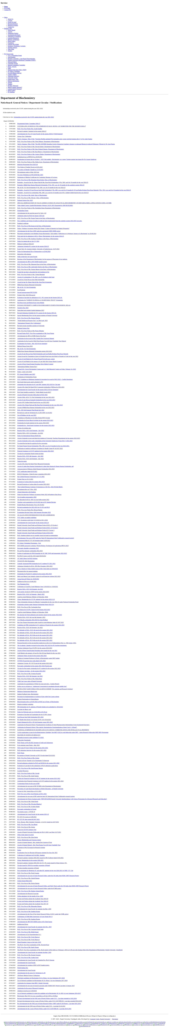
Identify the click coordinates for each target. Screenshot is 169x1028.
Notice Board (11, 30)
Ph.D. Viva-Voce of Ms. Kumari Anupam (28, 955)
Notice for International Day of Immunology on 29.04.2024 (33, 251)
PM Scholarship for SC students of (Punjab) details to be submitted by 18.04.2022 (40, 707)
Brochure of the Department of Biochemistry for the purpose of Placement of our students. (42, 259)
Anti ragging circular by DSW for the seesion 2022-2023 (33, 592)
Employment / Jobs (13, 79)
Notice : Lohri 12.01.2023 (24, 372)
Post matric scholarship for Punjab (26, 809)
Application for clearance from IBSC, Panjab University (32, 983)
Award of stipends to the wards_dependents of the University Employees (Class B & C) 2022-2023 (44, 441)
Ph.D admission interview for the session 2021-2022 (31, 750)
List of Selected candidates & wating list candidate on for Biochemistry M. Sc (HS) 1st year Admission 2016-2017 (49, 993)
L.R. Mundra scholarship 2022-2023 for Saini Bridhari (32, 620)
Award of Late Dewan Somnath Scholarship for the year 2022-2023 (36, 400)
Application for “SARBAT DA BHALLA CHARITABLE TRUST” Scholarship (40, 300)
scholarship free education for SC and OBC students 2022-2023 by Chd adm (38, 384)
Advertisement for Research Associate (27, 893)
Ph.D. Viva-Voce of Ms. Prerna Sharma (28, 883)
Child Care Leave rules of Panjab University (29, 681)
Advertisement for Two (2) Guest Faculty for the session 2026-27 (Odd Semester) (40, 134)
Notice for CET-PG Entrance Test (26, 829)
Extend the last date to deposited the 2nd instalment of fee (33, 272)
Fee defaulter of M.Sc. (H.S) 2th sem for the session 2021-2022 (35, 630)
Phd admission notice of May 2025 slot (28, 172)
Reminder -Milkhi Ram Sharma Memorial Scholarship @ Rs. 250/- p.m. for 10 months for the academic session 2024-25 (50, 185)
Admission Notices (13, 33)
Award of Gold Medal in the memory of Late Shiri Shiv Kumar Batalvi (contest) (39, 361)
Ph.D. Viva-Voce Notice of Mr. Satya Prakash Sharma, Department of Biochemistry (40, 149)
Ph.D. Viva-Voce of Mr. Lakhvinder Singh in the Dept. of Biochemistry (37, 267)
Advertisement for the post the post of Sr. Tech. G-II (31, 213)
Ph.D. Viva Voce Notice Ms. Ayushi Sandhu (29, 128)
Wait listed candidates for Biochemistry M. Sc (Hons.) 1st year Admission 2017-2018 (41, 978)
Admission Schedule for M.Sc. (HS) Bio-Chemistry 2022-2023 (34, 566)
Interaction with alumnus (24, 254)
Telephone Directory (13, 76)
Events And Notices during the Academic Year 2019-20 (32, 898)
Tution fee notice (22, 461)
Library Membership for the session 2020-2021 (30, 860)
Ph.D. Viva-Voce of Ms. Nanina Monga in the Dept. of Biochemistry (36, 269)
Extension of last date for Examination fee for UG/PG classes (34, 714)
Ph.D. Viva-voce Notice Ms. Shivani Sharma (29, 510)
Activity (10, 31)
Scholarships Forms (22, 210)
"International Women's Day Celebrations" (29, 323)
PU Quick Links (8, 54)
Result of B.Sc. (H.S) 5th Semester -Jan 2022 (30, 676)
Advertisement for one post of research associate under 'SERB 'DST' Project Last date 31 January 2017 (46, 985)
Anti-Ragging (11, 57)
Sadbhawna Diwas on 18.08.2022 (26, 581)
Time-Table (11, 49)
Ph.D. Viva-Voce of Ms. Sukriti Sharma (28, 878)
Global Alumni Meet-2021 (24, 881)
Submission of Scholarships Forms (27, 377)
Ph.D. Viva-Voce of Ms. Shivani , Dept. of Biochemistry (33, 198)
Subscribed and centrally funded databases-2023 (30, 310)
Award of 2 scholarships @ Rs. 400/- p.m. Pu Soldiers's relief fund (35, 277)
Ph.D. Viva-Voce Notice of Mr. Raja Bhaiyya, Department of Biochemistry (38, 152)
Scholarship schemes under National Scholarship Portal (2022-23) (35, 604)
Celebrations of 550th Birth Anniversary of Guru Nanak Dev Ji (34, 916)
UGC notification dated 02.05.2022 (27, 471)
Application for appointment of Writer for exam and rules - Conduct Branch (38, 684)
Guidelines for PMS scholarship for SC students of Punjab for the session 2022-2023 (40, 625)
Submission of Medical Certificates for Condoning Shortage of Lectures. (37, 177)
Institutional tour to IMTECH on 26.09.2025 (29, 157)
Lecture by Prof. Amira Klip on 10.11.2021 (29, 791)
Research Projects (13, 24)
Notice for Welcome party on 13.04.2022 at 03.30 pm (32, 712)
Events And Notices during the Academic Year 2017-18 (32, 904)
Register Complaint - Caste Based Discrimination (21, 58)
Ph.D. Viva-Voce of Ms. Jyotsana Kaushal (29, 673)
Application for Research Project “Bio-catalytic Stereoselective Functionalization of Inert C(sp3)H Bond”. (47, 727)
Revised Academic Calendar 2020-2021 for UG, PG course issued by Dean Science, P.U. (42, 863)
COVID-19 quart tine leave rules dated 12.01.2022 (31, 661)
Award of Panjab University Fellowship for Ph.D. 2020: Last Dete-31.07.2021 (39, 832)
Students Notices (12, 47)
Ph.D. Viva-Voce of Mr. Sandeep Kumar (28, 911)
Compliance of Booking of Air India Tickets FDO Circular (33, 418)
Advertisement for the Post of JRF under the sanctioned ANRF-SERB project (38, 231)
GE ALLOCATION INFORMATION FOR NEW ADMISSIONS (36, 515)
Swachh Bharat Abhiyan (14, 73)
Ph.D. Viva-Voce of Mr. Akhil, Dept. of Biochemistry (32, 195)
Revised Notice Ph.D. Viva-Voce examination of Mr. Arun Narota (35, 333)
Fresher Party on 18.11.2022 (25, 479)
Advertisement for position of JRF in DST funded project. (33, 965)
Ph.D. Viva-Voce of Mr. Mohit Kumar (28, 932)
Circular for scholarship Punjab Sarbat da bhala (30, 453)
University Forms (12, 78)
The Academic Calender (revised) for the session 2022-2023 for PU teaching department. (42, 645)
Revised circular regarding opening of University (30, 325)
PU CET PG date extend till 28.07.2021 (28, 819)
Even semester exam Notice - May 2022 (28, 745)
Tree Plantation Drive (23, 584)
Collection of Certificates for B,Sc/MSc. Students (31, 855)
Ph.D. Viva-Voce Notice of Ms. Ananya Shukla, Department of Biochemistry (38, 154)
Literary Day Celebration (24, 136)
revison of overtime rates (24, 428)
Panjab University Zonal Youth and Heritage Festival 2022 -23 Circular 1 (37, 525)
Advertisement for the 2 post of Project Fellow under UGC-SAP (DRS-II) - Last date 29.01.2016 (44, 1008)
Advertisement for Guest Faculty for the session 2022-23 (33, 522)
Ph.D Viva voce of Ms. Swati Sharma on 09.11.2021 (32, 794)
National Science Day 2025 (25, 200)
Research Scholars (13, 25)
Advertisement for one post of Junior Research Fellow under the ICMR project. (39, 888)
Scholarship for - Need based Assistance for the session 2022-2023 (35, 425)
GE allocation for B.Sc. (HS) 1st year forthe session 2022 (33, 499)
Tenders (10, 51)
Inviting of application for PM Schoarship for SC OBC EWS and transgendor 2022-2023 (42, 553)
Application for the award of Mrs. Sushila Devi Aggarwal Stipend (35, 338)
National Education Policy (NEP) (17, 70)
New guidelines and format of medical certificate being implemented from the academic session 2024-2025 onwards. (49, 221)
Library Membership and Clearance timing (29, 840)
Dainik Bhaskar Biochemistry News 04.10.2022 (30, 505)
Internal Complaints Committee (16, 65)
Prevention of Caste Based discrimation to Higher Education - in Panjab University (40, 788)
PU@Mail (7, 8)
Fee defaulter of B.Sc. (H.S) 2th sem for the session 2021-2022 (34, 638)
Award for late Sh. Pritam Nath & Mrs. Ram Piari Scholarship (34, 282)
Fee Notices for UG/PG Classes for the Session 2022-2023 (33, 609)
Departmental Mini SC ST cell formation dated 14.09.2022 (33, 540)
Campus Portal (15, 89)
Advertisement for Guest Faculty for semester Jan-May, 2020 (34, 909)
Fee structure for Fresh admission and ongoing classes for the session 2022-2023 (39, 615)
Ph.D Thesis (20, 753)
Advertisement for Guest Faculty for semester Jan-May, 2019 (34, 952)
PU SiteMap (11, 92)
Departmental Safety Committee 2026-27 (28, 123)
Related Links (8, 28)
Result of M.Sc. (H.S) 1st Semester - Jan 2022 (30, 433)
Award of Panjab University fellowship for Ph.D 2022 (32, 395)
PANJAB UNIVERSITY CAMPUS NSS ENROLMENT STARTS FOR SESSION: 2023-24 (43, 305)
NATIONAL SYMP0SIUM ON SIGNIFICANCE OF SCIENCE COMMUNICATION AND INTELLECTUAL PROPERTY (53, 730)
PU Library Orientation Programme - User (29, 543)
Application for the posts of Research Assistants (30, 988)
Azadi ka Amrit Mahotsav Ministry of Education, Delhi (32, 597)
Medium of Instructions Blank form (27, 691)
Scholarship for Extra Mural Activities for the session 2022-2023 (35, 420)
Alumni (10, 82)
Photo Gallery (11, 41)
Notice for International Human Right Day (29, 435)
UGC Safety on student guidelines (26, 517)
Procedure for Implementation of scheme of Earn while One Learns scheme (38, 696)
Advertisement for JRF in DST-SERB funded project (32, 262)
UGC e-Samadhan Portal (15, 55)
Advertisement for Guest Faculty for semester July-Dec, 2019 (34, 927)
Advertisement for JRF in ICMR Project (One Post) (31, 336)
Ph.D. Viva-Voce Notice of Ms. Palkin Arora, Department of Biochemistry (38, 162)
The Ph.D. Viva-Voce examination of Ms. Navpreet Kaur (33, 945)
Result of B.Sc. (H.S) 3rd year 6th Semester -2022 (31, 617)
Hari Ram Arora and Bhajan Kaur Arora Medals (30, 302)
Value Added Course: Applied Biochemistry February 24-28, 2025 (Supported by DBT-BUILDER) (45, 205)
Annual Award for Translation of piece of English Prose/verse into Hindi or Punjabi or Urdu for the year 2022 (47, 356)
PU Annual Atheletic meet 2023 (26, 374)
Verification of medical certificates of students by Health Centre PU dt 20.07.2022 (40, 448)
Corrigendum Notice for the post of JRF (28, 783)
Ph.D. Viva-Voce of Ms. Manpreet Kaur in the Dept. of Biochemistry (36, 264)
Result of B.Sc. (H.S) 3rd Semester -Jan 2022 (30, 627)
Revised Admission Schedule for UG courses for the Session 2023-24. (36, 313)
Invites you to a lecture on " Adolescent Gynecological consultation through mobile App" (42, 686)
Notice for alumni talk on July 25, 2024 (28, 241)
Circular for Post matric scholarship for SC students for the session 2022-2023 (38, 668)
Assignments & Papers (14, 35)
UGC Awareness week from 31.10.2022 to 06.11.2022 (32, 520)
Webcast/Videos (12, 62)
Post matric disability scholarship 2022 (28, 548)
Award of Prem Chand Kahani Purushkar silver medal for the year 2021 (37, 650)
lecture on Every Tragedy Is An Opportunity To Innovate (33, 760)
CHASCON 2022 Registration (26, 561)
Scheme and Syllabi (13, 44)
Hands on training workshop (25, 704)
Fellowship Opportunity (24, 740)
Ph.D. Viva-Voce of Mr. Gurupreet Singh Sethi (30, 929)
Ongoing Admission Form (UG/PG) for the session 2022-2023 (34, 648)
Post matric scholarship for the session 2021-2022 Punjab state (34, 666)
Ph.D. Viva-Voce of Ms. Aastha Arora (27, 957)
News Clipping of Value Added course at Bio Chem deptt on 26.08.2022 (37, 568)
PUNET (13, 85)
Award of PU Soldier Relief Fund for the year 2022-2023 (33, 402)
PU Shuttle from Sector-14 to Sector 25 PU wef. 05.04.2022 (34, 719)
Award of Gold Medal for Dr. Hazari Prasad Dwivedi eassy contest (36, 359)
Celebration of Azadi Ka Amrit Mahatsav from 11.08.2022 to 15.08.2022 (37, 586)
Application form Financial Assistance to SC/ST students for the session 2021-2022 (40, 781)
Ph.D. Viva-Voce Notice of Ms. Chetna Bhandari (31, 274)
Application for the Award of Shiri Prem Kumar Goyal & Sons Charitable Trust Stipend (41, 341)
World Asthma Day (22, 968)
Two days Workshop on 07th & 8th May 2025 (30, 175)
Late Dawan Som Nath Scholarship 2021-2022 (30, 717)
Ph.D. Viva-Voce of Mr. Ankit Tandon (28, 776)
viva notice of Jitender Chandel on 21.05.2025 (30, 169)
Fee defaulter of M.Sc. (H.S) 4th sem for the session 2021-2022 (35, 632)
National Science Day (23, 328)
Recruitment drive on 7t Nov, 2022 (27, 489)
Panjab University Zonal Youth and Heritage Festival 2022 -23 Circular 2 (37, 528)
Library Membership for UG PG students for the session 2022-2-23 (36, 599)
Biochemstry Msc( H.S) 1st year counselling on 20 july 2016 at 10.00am (37, 996)
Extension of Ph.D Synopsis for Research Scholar (31, 847)
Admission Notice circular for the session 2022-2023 (32, 655)
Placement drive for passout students (27, 571)
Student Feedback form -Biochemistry (27, 694)
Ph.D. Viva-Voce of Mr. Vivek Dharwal (28, 937)
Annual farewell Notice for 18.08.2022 (28, 579)
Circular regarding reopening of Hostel (28, 868)
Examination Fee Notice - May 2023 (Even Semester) (32, 343)
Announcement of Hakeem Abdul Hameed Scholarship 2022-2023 (35, 469)
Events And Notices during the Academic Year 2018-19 (32, 901)
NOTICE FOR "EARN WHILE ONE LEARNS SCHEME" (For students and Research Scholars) (45, 689)
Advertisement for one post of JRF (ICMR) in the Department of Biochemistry (39, 786)
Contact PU (7, 10)
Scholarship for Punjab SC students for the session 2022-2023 (34, 574)
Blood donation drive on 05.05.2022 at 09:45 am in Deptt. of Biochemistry (38, 702)
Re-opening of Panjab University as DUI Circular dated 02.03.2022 (36, 755)
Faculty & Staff (12, 22)
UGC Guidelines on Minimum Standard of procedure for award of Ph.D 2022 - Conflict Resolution (45, 379)
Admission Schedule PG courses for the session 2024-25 (33, 246)
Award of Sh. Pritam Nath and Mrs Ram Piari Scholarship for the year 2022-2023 (40, 405)
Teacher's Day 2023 (22, 308)
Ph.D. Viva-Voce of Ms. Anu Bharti (27, 824)
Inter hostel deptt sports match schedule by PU (30, 382)
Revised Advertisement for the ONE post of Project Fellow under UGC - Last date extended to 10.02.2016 (47, 998)
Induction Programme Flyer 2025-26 (27, 164)
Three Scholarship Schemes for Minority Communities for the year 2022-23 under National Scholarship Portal (47, 602)
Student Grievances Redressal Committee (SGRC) (22, 60)
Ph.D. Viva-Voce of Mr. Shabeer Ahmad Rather (30, 891)
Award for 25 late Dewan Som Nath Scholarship (30, 279)
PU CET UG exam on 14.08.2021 (27, 817)
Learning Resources (13, 38)
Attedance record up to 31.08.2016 (27, 991)
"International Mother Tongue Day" (27, 366)
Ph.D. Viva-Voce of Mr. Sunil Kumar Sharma (30, 768)
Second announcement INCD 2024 (27, 292)
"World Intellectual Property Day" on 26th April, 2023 (32, 320)
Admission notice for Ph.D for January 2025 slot (30, 215)
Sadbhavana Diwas (22, 924)
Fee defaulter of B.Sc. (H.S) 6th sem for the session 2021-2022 (34, 635)
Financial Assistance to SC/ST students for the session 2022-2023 (35, 451)
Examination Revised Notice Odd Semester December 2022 (34, 512)
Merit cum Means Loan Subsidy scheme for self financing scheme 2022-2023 (38, 576)
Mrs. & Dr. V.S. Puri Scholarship (26, 287)
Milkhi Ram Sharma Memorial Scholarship (29, 285)
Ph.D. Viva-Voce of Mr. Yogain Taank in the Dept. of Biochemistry (36, 218)
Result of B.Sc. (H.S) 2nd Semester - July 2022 (30, 458)
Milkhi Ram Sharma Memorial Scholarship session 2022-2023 (34, 351)
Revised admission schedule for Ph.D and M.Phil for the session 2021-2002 (38, 763)
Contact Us (11, 27)
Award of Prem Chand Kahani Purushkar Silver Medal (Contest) (35, 364)
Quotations (11, 43)
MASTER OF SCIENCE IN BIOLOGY (28, 735)
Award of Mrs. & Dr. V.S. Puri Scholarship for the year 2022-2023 (35, 397)
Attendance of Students (14, 36)
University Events (13, 63)
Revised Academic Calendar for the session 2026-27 (31, 131)
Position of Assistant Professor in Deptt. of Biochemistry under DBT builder (38, 658)
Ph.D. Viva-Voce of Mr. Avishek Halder (28, 806)
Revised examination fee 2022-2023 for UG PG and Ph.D (33, 507)
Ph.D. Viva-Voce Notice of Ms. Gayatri (28, 773)
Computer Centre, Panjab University (100, 1019)
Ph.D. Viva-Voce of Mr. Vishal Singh (27, 801)
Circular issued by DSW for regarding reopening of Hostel (33, 865)
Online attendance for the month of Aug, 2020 (30, 896)
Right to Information (13, 81)
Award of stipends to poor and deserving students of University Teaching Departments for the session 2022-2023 (48, 438)
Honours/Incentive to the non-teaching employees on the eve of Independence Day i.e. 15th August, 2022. (46, 643)
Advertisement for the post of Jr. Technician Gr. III (31, 973)
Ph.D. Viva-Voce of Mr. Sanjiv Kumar (28, 947)
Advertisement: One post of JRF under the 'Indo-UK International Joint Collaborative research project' (45, 538)
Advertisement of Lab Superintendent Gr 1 (29, 934)
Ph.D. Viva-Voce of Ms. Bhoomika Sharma (29, 906)
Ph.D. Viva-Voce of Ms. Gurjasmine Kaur (29, 607)
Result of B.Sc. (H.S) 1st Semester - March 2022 (30, 594)
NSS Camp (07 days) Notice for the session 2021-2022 (32, 748)
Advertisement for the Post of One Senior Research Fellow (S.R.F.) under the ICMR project (42, 914)
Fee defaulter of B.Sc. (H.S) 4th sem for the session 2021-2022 (34, 640)
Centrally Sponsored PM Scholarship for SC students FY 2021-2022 (36, 563)
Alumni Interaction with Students (26, 492)
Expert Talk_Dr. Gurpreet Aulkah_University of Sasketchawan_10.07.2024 (38, 249)
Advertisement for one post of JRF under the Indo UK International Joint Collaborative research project (46, 796)
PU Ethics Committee (14, 71)
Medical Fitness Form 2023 (25, 346)
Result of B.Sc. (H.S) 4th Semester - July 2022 (30, 456)
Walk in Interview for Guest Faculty (27, 256)
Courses (10, 20)
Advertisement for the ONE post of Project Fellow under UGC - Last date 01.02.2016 (41, 1006)
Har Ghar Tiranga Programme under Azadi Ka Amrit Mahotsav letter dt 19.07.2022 (40, 622)
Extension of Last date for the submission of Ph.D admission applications (37, 765)
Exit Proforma (21, 290)
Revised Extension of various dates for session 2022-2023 (33, 484)
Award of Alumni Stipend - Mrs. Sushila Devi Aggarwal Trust (34, 842)
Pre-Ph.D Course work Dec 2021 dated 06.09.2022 (31, 556)
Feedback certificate (22, 223)
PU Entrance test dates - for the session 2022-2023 (31, 671)
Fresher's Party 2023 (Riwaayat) (26, 295)
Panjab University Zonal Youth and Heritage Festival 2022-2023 (35, 533)
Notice (19, 850)
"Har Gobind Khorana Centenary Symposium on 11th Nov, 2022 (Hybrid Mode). (40, 487)
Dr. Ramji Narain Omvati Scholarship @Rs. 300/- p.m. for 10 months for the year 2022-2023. (43, 446)
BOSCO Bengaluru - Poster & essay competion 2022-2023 (33, 474)
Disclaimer (115, 1019)
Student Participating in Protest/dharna (28, 699)
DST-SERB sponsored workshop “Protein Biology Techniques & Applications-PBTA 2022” (43, 545)
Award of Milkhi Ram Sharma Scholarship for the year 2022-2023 (35, 407)
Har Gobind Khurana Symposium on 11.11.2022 (30, 476)
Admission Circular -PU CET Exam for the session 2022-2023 (34, 663)
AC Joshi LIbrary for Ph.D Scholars (27, 558)
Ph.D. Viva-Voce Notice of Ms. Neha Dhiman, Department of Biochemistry (38, 141)
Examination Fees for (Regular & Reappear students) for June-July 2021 (37, 852)
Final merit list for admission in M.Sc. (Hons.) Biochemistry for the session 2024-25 (40, 236)
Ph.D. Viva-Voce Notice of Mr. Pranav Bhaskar (30, 331)
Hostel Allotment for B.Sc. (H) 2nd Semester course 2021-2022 (35, 722)
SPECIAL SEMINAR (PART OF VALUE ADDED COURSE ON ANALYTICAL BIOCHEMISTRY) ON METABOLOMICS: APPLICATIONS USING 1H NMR (64, 203)
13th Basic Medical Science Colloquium (28, 975)
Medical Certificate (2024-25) (25, 244)
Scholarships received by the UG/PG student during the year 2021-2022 (34, 117)
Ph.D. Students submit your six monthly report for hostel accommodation (37, 535)
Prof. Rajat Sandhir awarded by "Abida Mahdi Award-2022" (34, 392)
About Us (10, 19)
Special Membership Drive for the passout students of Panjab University (37, 315)
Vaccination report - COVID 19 (26, 812)
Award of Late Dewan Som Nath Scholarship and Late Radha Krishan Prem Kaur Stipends (42, 354)
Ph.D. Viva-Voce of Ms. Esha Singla (27, 837)
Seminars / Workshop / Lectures (16, 46)
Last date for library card (24, 709)
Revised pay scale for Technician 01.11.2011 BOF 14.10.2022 (34, 412)
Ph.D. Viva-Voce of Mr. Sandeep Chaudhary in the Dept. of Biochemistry (37, 238)
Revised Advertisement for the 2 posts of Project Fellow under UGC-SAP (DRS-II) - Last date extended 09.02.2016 (49, 1001)
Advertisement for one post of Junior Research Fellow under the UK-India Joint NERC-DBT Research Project (48, 875)
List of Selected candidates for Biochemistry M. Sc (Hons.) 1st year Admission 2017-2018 (42, 980)
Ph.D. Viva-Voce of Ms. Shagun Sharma (28, 318)
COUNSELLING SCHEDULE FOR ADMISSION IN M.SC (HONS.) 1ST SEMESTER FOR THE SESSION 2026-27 (51, 126)
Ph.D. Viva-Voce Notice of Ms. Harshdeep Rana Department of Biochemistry (39, 208)
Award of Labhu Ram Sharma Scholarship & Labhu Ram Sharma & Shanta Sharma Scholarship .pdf (45, 466)
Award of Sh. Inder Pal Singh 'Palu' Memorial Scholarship (33, 464)
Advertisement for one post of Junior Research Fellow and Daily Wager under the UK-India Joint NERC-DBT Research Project (53, 886)
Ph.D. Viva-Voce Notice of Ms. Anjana (28, 758)
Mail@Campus (15, 87)
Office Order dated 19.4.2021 (25, 835)
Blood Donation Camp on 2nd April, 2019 (29, 942)
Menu (5, 17)
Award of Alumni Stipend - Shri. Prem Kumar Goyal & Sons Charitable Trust (38, 845)
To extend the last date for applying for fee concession (32, 443)
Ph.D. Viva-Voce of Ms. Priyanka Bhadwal (29, 804)
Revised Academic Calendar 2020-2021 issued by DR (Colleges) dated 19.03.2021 (40, 858)
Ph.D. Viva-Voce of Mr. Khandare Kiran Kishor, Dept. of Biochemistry (37, 180)
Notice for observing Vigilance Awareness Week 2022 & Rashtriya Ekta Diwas (39, 494)
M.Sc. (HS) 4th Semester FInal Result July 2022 (30, 410)
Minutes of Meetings (13, 39)
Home (6, 6)
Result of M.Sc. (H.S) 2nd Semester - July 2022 (30, 430)
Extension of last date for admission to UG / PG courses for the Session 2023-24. (39, 297)
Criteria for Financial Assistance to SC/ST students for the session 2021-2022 (38, 778)
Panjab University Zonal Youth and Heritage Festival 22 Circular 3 (35, 530)
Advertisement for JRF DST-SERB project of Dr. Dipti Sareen (34, 922)
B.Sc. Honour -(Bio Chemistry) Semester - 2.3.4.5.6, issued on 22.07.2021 (38, 822)
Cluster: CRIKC (12, 74)
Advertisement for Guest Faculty (26, 962)
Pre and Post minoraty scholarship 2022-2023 (30, 551)
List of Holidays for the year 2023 (26, 415)
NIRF (9, 68)
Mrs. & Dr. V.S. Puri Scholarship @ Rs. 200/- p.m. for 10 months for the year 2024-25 (41, 187)
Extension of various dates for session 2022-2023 (31, 482)
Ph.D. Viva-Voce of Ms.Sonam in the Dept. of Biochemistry (34, 226)
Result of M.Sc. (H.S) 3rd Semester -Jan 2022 (30, 589)
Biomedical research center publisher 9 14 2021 (30, 737)
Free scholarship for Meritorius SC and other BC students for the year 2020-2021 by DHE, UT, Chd (45, 870)
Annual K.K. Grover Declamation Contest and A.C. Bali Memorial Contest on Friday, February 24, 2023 (46, 369)
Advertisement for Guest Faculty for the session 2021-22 (33, 814)
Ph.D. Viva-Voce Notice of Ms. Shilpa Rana (29, 678)
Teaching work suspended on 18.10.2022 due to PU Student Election (36, 502)
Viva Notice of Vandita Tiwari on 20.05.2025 (30, 167)
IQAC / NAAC (12, 66)
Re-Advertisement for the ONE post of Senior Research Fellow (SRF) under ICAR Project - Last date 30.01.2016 (49, 1003)
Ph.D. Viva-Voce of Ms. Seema (26, 827)
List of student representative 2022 (26, 497)
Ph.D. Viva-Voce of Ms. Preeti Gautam (28, 873)
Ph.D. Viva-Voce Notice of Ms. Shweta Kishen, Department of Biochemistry (38, 146)
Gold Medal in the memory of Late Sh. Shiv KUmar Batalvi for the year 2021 (39, 653)
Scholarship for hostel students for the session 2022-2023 (33, 423)
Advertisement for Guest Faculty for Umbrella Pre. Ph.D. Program (35, 960)
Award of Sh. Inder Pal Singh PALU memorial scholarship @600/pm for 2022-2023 (40, 387)
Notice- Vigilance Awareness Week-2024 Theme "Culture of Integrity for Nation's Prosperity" (43, 228)
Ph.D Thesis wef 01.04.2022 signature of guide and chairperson (35, 742)
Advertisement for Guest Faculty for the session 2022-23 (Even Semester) (37, 389)
